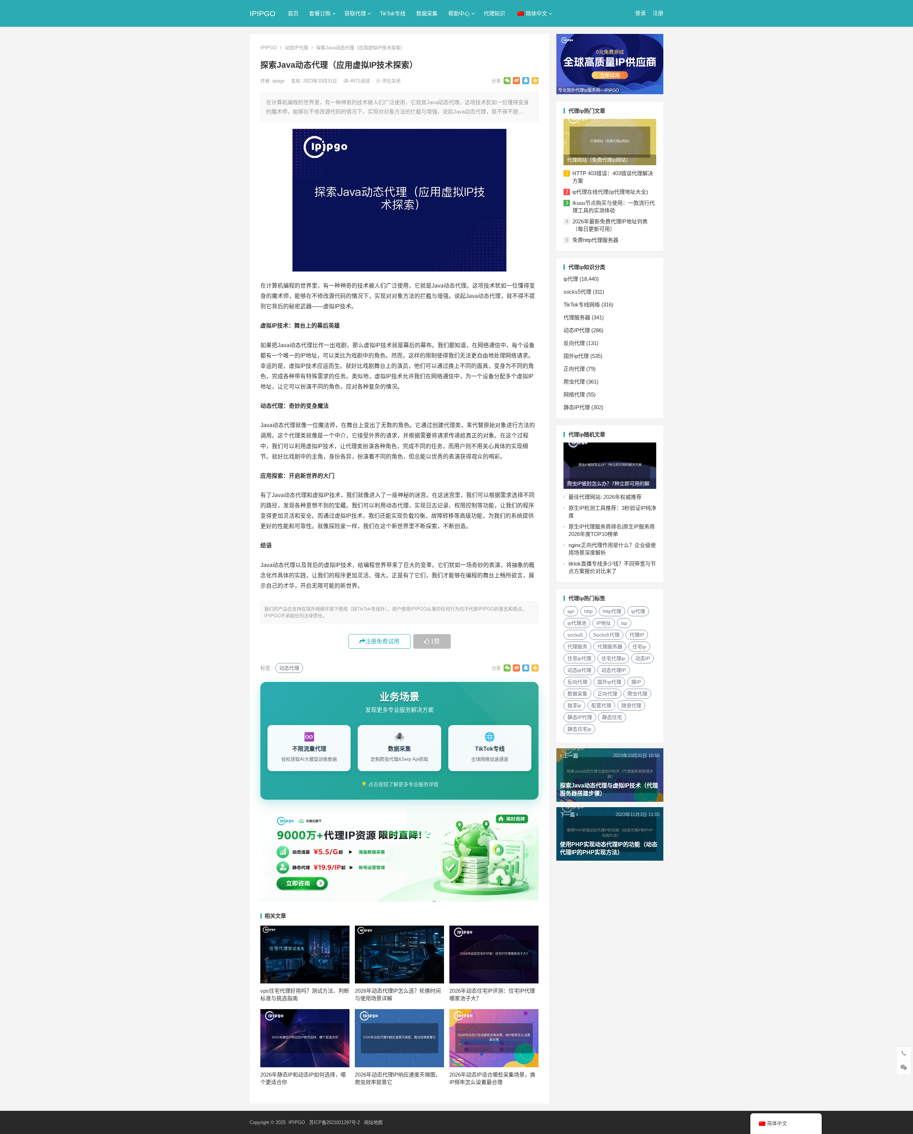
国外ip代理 (576, 356)
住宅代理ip (613, 658)
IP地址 (603, 623)
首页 (293, 13)
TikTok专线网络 (581, 305)
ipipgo (279, 80)
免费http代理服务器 (595, 240)
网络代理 (574, 394)
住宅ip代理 (579, 658)
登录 (640, 13)
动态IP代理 (296, 47)
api (570, 611)
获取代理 (355, 13)
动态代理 (289, 668)
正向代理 (574, 369)
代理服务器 (576, 317)
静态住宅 (612, 717)
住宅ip (639, 646)
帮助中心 (459, 13)
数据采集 (427, 13)
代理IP (636, 635)
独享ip (574, 705)
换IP (636, 682)
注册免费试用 (382, 641)
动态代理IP (613, 670)
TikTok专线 (393, 13)
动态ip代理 (579, 670)
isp (624, 623)
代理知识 (494, 13)
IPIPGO (262, 13)
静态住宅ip (579, 729)
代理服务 (577, 646)
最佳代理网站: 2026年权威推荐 (605, 497)
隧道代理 (631, 705)
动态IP (642, 658)
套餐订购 (320, 13)
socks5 (575, 635)
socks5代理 (577, 292)
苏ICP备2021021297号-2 (334, 1122)
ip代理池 (576, 623)
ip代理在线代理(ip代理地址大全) (610, 192)
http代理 (612, 611)
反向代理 (574, 343)
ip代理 (570, 279)
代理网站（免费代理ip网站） (599, 160)
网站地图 (373, 1122)
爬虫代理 (574, 382)
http (588, 611)
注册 (658, 13)
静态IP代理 (576, 407)
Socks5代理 (606, 635)
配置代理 (601, 705)
